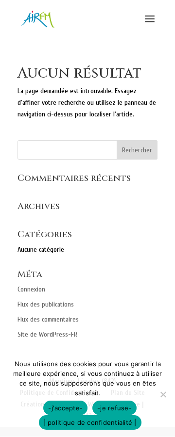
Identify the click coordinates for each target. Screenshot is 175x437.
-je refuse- (114, 408)
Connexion (31, 289)
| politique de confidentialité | (90, 422)
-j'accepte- (65, 408)
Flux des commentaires (48, 319)
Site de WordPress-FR (47, 334)
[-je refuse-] (163, 394)
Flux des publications (46, 304)
